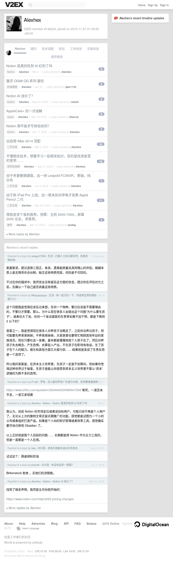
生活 (50, 256)
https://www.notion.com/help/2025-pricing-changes (40, 499)
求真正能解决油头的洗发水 (62, 448)
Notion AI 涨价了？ (20, 95)
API (66, 523)
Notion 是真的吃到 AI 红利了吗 (29, 65)
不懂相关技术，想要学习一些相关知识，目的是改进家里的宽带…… (48, 158)
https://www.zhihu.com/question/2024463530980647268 (43, 390)
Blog (54, 523)
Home (141, 5)
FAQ (77, 523)
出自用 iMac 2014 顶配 (23, 140)
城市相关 (57, 56)
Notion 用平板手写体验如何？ (28, 125)
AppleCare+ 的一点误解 (24, 110)
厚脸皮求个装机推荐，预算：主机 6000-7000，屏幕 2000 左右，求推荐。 (45, 216)
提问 (33, 48)
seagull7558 (38, 256)
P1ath (34, 381)
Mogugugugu (39, 295)
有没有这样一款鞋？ (62, 464)
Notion (11, 71)
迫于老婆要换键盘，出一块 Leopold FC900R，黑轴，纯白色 (48, 177)
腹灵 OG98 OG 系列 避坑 (25, 80)
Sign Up (153, 5)
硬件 (9, 225)
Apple (10, 117)
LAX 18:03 (69, 551)
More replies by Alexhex (25, 508)
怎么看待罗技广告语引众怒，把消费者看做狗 (72, 381)
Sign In (164, 5)
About (8, 523)
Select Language (29, 528)
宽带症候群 (13, 166)
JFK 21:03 (83, 551)
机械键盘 (12, 87)
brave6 (35, 464)
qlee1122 (70, 87)
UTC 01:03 (41, 551)
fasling (72, 225)
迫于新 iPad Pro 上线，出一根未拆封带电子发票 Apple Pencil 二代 (47, 197)
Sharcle (74, 117)
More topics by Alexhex (24, 234)
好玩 (62, 48)
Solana (91, 523)
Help (22, 523)
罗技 (42, 381)
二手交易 (12, 147)
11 (100, 200)
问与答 (41, 448)
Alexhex (20, 48)
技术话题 (48, 48)
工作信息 (76, 48)
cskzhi (74, 102)
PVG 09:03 (55, 551)
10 (100, 144)
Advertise (38, 523)
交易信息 (93, 48)
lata (33, 448)
